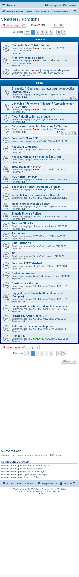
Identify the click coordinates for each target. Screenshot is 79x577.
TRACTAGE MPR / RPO (26, 166)
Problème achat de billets (28, 57)
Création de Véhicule (25, 283)
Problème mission (23, 273)
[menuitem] (11, 5)
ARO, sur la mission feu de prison (33, 326)
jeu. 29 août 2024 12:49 (55, 198)
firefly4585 (38, 339)
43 (75, 98)
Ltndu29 (37, 266)
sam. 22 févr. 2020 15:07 (55, 60)
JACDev (56, 491)
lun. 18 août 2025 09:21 (55, 141)
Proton (36, 48)
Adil (34, 149)
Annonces (28, 50)
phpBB (30, 489)
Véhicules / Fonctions (20, 19)
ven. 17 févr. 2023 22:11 (56, 236)
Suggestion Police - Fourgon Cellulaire (36, 186)
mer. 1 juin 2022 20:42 (55, 329)
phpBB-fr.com (36, 491)
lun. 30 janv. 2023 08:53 (54, 246)
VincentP (37, 141)
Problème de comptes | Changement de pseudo (41, 70)
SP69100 (37, 236)
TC (13, 253)
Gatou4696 (38, 276)
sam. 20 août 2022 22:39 (58, 276)
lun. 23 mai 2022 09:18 (57, 339)
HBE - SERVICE (21, 243)
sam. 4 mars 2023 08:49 (55, 226)
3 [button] (42, 32)
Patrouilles (18, 233)
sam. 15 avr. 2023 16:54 (55, 216)
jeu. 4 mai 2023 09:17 (53, 119)
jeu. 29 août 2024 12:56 (55, 189)
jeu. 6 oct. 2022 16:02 (53, 256)
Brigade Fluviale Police (26, 213)
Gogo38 (37, 119)
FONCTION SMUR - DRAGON (29, 316)
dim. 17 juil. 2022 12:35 (55, 309)
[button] (27, 32)
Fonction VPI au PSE (25, 138)
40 (62, 98)
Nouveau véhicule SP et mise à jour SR (36, 156)
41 (67, 98)
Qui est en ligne (11, 451)
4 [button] (46, 32)
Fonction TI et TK (22, 223)
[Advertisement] (39, 406)
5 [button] (51, 32)
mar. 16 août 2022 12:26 (56, 286)
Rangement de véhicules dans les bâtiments (39, 306)
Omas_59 (38, 94)
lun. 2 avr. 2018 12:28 (53, 48)
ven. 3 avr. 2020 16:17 (54, 73)
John (35, 159)
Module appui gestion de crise (31, 203)
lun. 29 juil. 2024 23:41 (56, 94)
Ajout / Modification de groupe (31, 116)
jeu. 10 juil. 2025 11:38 (49, 149)
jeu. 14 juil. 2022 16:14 (55, 319)
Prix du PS (18, 336)
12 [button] (59, 32)
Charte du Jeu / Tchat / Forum (30, 45)
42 (71, 98)
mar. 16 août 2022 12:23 (56, 299)
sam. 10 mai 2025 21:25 (52, 159)
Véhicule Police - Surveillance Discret (35, 195)
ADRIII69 (37, 179)
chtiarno (37, 216)
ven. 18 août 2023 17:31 (54, 109)
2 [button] (37, 32)
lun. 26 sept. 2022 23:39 (55, 266)
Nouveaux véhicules (24, 146)
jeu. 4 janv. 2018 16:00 (54, 129)
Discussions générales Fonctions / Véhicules (40, 126)
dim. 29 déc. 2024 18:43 (54, 169)
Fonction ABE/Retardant (27, 263)
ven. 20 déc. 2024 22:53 (56, 179)
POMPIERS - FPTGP (24, 176)
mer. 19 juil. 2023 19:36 (54, 206)
